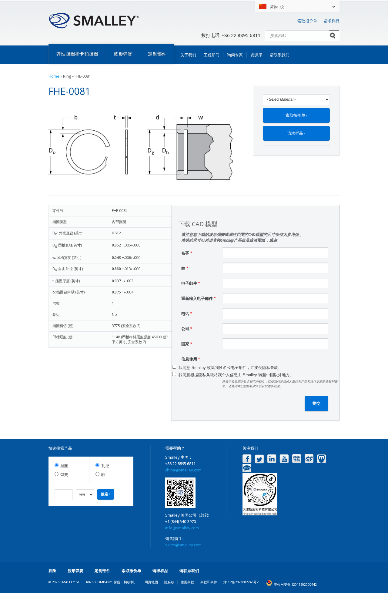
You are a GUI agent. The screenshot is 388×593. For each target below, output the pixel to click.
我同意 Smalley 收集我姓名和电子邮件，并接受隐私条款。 (230, 367)
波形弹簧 (123, 54)
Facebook (247, 459)
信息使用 (190, 359)
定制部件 (157, 54)
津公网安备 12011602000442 (295, 584)
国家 (186, 344)
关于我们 (188, 55)
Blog (247, 468)
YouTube (284, 459)
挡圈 (64, 466)
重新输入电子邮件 (198, 298)
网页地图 (151, 582)
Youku (296, 459)
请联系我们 (279, 55)
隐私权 (169, 582)
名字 (186, 253)
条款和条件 (208, 582)
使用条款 (187, 582)
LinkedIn (271, 459)
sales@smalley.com (183, 545)
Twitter (259, 459)
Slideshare (321, 459)
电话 (186, 313)
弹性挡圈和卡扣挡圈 (77, 54)
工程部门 (211, 55)
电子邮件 (190, 283)
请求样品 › (296, 133)
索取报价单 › (296, 115)
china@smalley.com (183, 470)
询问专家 (235, 55)
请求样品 (332, 21)
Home (53, 76)
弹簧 (64, 474)
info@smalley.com (182, 528)
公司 (186, 329)
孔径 (105, 466)
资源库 (256, 55)
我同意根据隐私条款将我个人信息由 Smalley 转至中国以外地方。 (236, 375)
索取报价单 (307, 21)
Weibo (309, 459)
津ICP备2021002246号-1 (241, 582)
